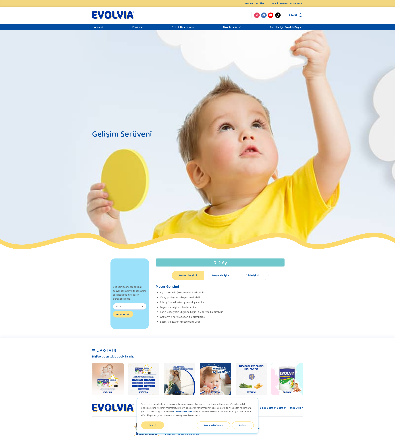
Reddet (243, 425)
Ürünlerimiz (230, 27)
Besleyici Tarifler (254, 3)
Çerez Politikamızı (183, 411)
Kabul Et (152, 425)
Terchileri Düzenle (213, 425)
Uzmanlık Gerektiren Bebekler (286, 3)
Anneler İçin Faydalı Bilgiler (286, 27)
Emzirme (137, 27)
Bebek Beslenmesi (183, 27)
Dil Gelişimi (252, 275)
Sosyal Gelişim (220, 275)
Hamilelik (97, 27)
